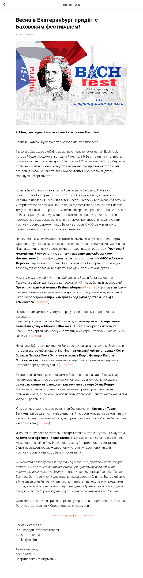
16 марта (33, 336)
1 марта (43, 258)
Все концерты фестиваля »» (71, 515)
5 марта (43, 423)
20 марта (66, 365)
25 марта (41, 302)
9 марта (89, 287)
